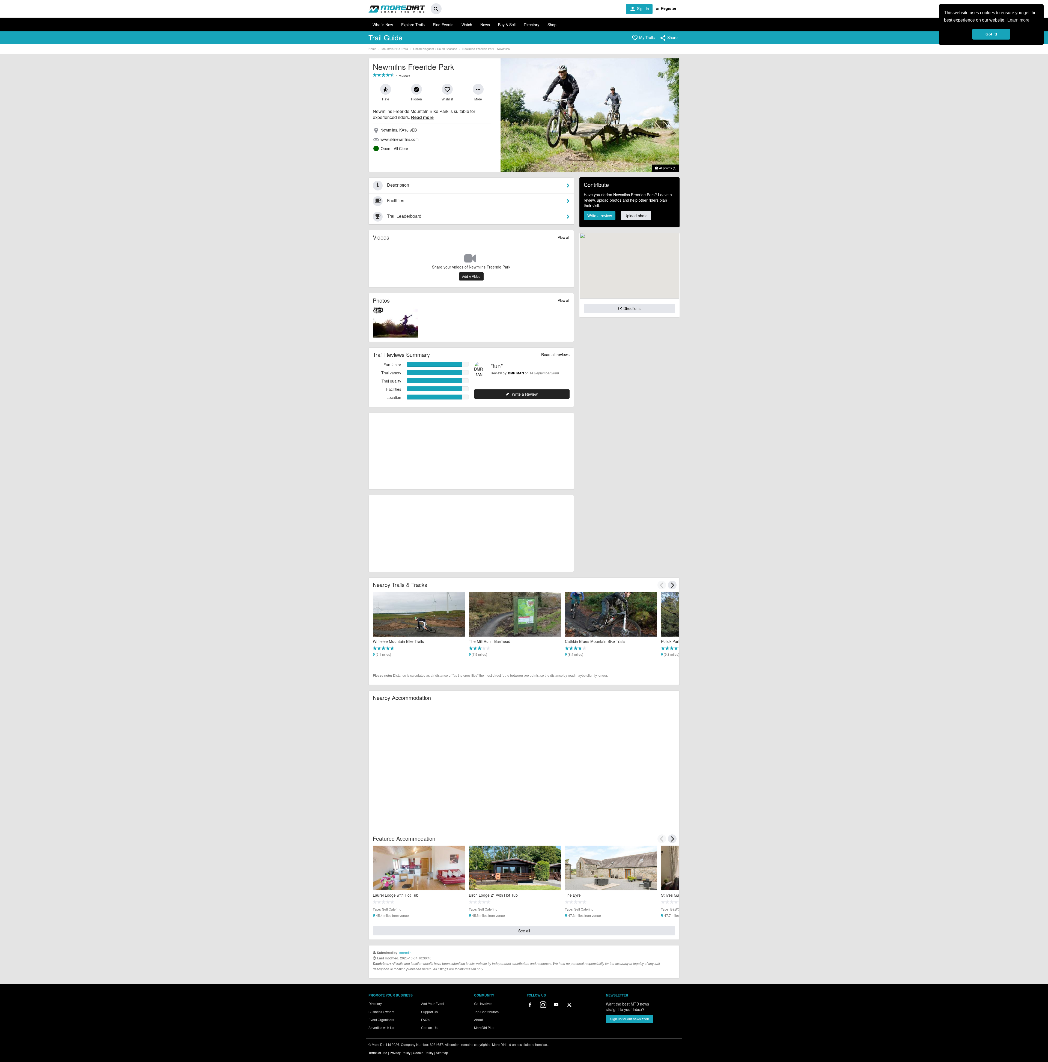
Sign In (639, 9)
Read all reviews (555, 354)
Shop (551, 24)
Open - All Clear (394, 148)
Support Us (429, 1011)
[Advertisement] (471, 451)
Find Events (443, 24)
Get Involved (483, 1003)
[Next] (672, 585)
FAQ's (425, 1019)
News (485, 24)
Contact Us (429, 1027)
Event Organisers (381, 1019)
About (478, 1019)
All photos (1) (667, 168)
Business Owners (381, 1011)
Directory (531, 24)
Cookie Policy (423, 1052)
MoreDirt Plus (484, 1027)
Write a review (599, 215)
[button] (643, 38)
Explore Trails (413, 24)
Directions (631, 308)
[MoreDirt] (396, 9)
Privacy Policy (400, 1052)
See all (524, 930)
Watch (467, 24)
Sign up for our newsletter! (629, 1018)
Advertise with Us (381, 1027)
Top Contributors (486, 1011)
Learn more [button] (1018, 20)
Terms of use (377, 1052)
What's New (383, 24)
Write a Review (525, 394)
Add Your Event (432, 1003)
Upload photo (636, 215)
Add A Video (471, 276)
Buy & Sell (507, 24)
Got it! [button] (991, 34)
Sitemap (442, 1052)
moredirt (405, 952)
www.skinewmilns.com (399, 139)
